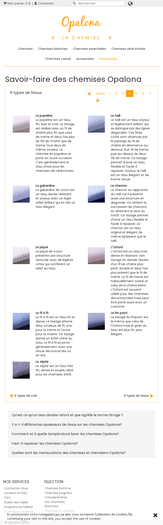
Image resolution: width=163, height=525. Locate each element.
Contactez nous (16, 488)
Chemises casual (58, 59)
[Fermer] (155, 516)
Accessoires (85, 59)
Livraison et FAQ (15, 493)
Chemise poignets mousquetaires (58, 495)
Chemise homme (58, 488)
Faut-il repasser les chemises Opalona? (45, 443)
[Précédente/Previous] (89, 93)
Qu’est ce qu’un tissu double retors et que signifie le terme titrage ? (67, 415)
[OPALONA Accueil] (81, 23)
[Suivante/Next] (97, 100)
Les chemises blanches (55, 504)
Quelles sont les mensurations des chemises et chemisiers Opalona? (69, 452)
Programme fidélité (18, 507)
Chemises (25, 49)
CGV (7, 498)
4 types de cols (25, 395)
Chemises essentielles (89, 49)
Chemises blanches (52, 49)
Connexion (45, 3)
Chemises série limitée (128, 49)
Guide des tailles (16, 502)
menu (100, 93)
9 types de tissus (137, 395)
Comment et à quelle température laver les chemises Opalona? (65, 433)
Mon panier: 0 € (19, 3)
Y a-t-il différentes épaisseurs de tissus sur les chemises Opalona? (67, 424)
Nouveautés (108, 59)
